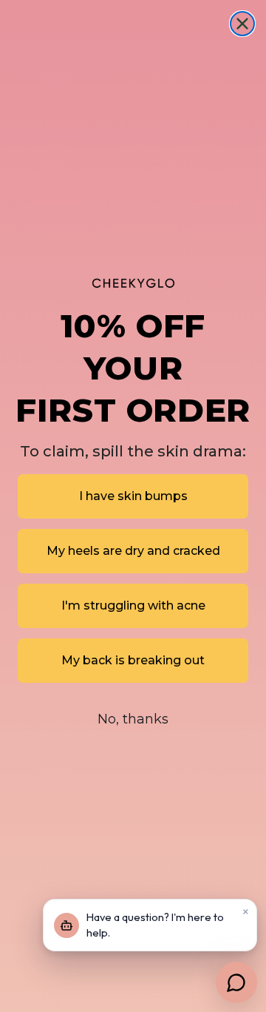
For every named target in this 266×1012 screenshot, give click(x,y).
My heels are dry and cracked (133, 551)
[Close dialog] (242, 24)
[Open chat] (236, 982)
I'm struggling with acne (133, 605)
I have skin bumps (133, 496)
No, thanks (133, 719)
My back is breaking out (133, 660)
